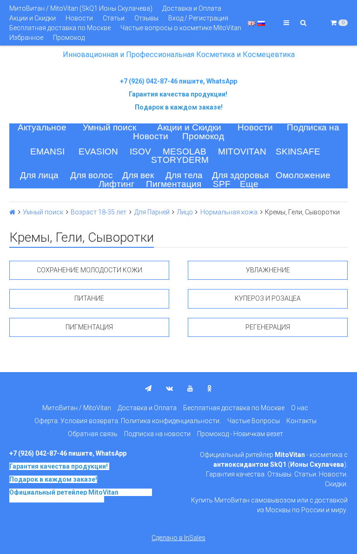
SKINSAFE (298, 151)
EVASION (98, 151)
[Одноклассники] (209, 388)
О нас (299, 408)
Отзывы (146, 18)
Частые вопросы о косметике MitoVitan (180, 28)
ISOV (140, 151)
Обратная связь (93, 434)
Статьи (114, 18)
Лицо (185, 212)
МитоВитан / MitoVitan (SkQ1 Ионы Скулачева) (80, 8)
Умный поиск (109, 127)
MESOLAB (184, 151)
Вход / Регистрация (198, 18)
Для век (138, 175)
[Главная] (12, 212)
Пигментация (173, 184)
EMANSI (47, 151)
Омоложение (303, 175)
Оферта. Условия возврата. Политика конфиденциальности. (127, 421)
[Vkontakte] (169, 388)
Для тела (184, 175)
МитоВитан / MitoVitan (76, 408)
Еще (249, 184)
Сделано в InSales (178, 537)
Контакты (301, 421)
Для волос (91, 175)
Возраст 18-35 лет (98, 212)
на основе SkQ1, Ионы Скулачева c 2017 (80, 495)
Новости (79, 18)
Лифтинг (116, 184)
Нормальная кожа (229, 212)
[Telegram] (148, 388)
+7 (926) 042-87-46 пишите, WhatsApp (178, 81)
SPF (222, 184)
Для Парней (152, 212)
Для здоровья (240, 175)
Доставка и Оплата (191, 8)
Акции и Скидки (32, 18)
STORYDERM (180, 160)
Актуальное (42, 127)
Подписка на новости (157, 434)
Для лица (39, 175)
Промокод (69, 37)
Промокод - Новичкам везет (240, 434)
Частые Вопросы (253, 421)
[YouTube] (190, 388)
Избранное (26, 37)
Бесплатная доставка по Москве (60, 28)
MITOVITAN (242, 151)
